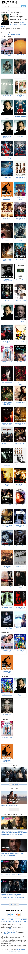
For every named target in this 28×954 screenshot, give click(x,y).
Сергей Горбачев (5, 933)
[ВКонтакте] (9, 914)
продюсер (16, 24)
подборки (24, 919)
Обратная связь (20, 949)
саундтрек (4, 26)
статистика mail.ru (21, 921)
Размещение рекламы (14, 951)
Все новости (14, 810)
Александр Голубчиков (11, 932)
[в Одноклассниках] (19, 914)
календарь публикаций (7, 921)
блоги (2, 919)
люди (12, 919)
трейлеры (3, 918)
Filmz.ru (11, 928)
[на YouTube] (15, 914)
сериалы (24, 918)
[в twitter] (12, 914)
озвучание (23, 24)
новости (10, 918)
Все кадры (14, 784)
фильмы (17, 918)
